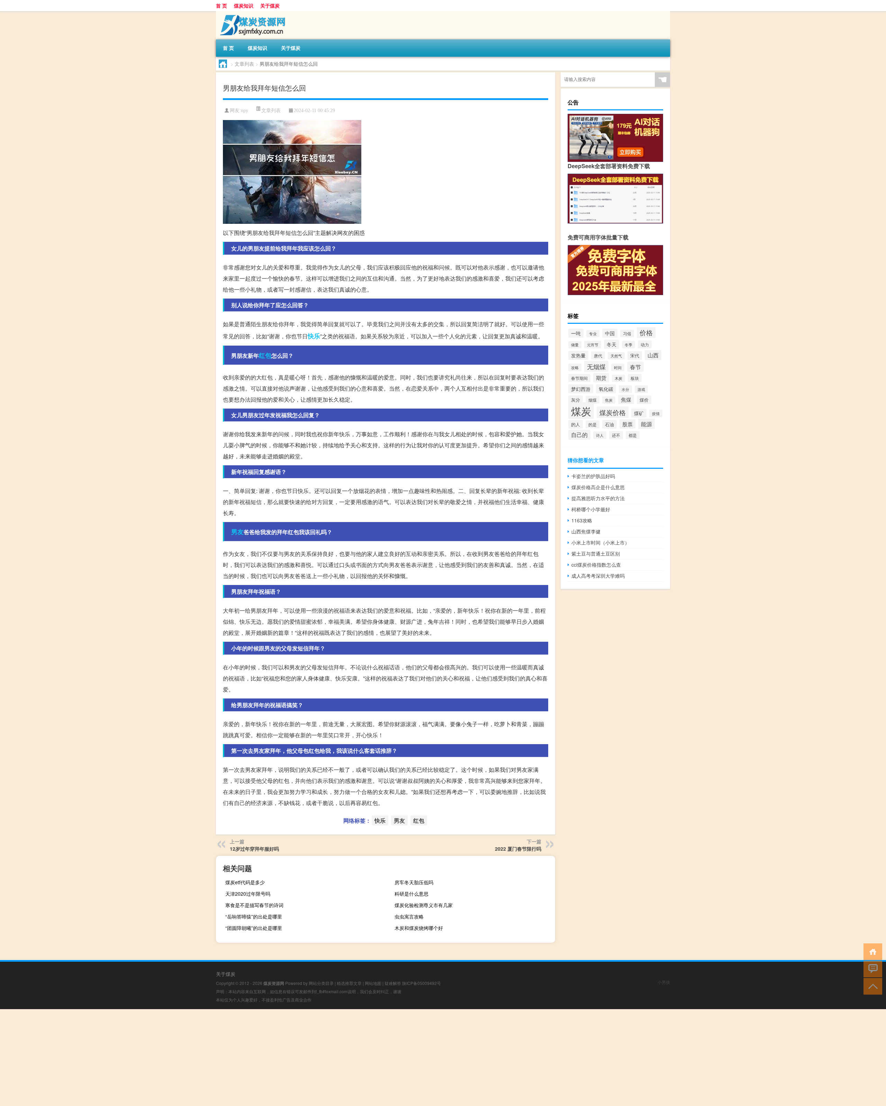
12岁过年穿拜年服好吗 (254, 848)
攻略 (575, 367)
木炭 (618, 378)
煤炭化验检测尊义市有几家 (424, 905)
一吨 (576, 333)
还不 (616, 435)
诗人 (600, 435)
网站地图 (373, 983)
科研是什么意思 (411, 893)
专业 (593, 333)
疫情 (656, 413)
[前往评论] (871, 968)
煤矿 (639, 413)
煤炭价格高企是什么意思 (598, 487)
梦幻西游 (580, 388)
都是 (633, 435)
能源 (646, 424)
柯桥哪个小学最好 (590, 509)
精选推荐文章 (349, 983)
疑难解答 (393, 983)
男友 (237, 531)
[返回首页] (871, 951)
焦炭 (609, 400)
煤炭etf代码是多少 (245, 882)
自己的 (579, 435)
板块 (635, 378)
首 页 (221, 5)
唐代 (598, 355)
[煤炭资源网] (252, 13)
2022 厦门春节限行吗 (518, 848)
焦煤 (626, 399)
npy (244, 110)
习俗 (627, 333)
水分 (625, 389)
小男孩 (664, 982)
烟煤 (592, 400)
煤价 (644, 399)
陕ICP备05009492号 (421, 983)
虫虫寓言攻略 (409, 916)
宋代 (634, 355)
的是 (592, 424)
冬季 (628, 344)
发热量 (578, 355)
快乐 (314, 335)
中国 (610, 333)
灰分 (575, 399)
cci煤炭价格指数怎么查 (596, 564)
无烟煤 (596, 366)
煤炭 (581, 410)
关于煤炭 (270, 5)
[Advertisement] (207, 1057)
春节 (635, 367)
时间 (618, 367)
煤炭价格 (612, 412)
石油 (609, 424)
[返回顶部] (871, 986)
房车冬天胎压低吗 (414, 882)
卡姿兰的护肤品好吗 (593, 476)
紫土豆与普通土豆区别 (595, 553)
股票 (627, 424)
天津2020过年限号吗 (247, 893)
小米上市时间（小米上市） (600, 542)
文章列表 (244, 63)
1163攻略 (581, 520)
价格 (646, 332)
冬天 (611, 344)
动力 (645, 344)
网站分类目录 (321, 983)
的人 (575, 424)
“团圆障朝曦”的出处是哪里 (253, 927)
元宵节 (592, 344)
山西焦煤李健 (585, 531)
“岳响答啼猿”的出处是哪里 (253, 916)
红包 (265, 355)
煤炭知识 (243, 5)
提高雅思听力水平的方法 (598, 498)
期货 (601, 377)
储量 (575, 344)
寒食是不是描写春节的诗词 (254, 905)
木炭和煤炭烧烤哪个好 (419, 927)
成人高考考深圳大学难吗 (598, 575)
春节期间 (579, 378)
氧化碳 (606, 388)
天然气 (616, 355)
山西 (653, 355)
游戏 (641, 389)
